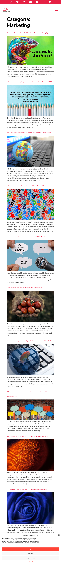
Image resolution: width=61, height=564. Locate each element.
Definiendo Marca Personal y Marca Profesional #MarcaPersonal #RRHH (26, 186)
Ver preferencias (30, 558)
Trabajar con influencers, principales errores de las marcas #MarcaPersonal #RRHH (29, 81)
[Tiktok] (43, 2)
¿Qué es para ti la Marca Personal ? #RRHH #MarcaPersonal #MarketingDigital (28, 33)
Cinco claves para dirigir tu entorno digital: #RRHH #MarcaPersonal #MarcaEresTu (29, 341)
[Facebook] (37, 2)
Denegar (30, 553)
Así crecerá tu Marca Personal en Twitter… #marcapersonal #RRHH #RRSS (27, 489)
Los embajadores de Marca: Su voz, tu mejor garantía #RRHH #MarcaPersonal (28, 236)
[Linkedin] (24, 2)
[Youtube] (30, 2)
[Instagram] (11, 2)
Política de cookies (30, 561)
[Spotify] (50, 2)
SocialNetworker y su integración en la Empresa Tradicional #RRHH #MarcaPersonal (29, 132)
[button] (58, 535)
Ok (30, 549)
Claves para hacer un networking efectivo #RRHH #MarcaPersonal (25, 287)
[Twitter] (17, 2)
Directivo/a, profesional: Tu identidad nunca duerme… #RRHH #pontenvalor (27, 436)
